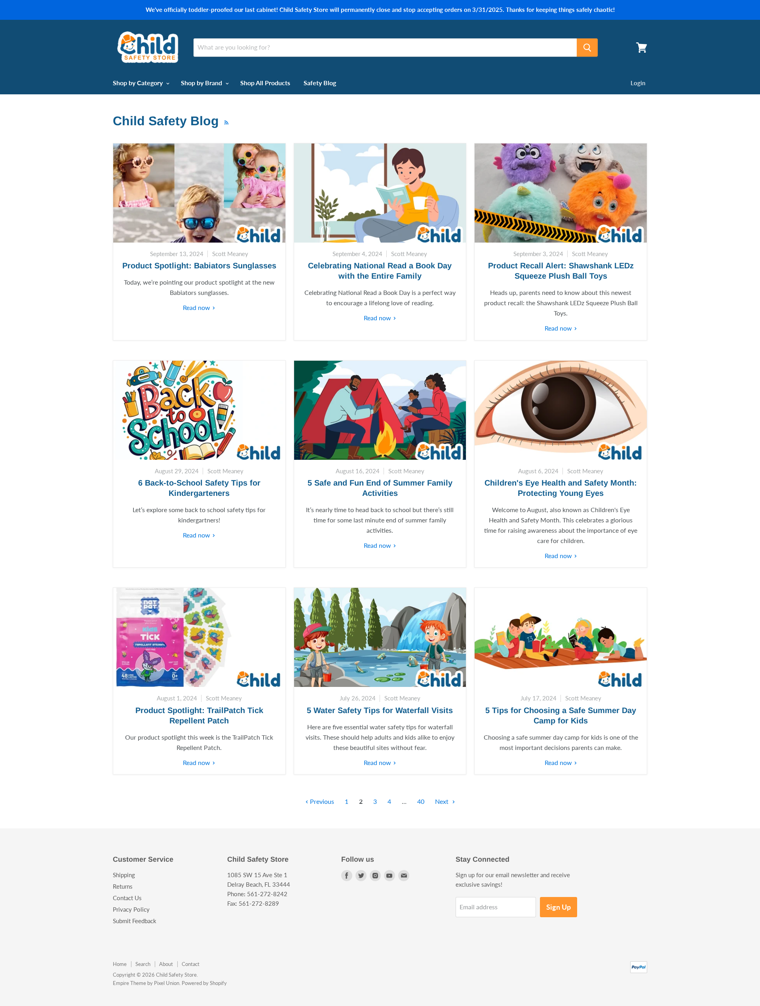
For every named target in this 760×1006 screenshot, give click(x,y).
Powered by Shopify (204, 983)
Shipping (124, 874)
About (166, 964)
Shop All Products (265, 82)
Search (142, 964)
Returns (123, 886)
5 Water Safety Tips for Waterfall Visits (380, 710)
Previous (321, 801)
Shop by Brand (202, 82)
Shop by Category (138, 82)
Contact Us (127, 897)
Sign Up (558, 907)
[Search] (587, 47)
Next (442, 801)
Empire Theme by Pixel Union (146, 983)
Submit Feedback (134, 920)
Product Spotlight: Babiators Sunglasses (199, 265)
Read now (197, 307)
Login (638, 82)
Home (120, 964)
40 (420, 801)
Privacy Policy (131, 909)
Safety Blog (320, 82)
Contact (191, 964)
